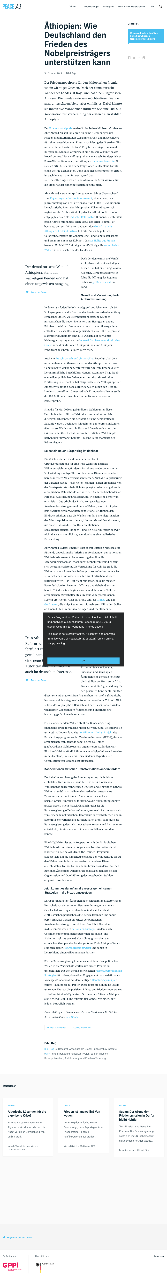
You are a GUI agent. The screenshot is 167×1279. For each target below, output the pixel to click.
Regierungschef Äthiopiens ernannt (71, 198)
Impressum (159, 1256)
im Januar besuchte (103, 161)
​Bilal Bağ (71, 73)
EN (152, 6)
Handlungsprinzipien (104, 980)
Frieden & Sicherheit (56, 1027)
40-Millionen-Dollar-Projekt (96, 732)
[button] (47, 650)
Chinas (101, 599)
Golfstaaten (51, 604)
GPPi (48, 1053)
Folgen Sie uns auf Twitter (19, 1237)
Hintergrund (108, 6)
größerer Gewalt (102, 282)
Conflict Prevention (82, 1027)
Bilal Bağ (49, 1049)
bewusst (86, 948)
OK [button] (83, 660)
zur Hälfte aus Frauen (102, 240)
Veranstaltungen (91, 6)
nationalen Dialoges (84, 929)
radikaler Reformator (82, 217)
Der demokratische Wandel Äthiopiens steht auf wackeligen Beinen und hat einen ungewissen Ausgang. (47, 275)
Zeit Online (72, 1017)
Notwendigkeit (72, 948)
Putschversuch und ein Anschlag (75, 358)
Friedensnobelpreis (60, 128)
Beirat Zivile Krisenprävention (131, 6)
